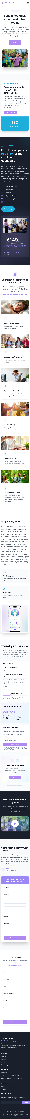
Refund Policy (16, 1115)
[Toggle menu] (28, 3)
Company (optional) (8, 993)
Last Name (6, 894)
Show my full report (15, 744)
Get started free (10, 112)
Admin (27, 1114)
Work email (8, 737)
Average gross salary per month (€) (14, 674)
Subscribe (25, 1102)
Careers (3, 1084)
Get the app (15, 777)
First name (6, 972)
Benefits (3, 1059)
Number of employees (11, 667)
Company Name (8, 908)
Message (6, 923)
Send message (15, 938)
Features (3, 1056)
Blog (2, 1086)
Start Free (15, 42)
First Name (6, 887)
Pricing (3, 1062)
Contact (3, 1089)
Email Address (7, 902)
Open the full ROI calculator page (15, 785)
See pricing (8, 209)
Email (4, 986)
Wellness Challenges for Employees (11, 1078)
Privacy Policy (3, 1115)
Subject (6, 916)
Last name (6, 979)
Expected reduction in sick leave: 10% (15, 693)
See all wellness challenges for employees (15, 294)
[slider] (11, 695)
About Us (4, 1072)
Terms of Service (9, 1115)
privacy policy (11, 749)
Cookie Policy (22, 1115)
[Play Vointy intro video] (15, 823)
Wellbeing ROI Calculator (8, 1081)
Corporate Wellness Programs (10, 1075)
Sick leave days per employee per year (15, 686)
